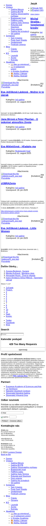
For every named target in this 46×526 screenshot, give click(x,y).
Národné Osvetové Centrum (18, 391)
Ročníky (14, 60)
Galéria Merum (17, 9)
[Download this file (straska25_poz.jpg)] (15, 85)
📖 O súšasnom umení (21, 516)
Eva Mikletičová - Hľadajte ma (18, 146)
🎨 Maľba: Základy (19, 74)
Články (14, 49)
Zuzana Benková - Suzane (17, 271)
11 (7, 312)
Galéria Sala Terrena (20, 23)
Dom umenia (16, 29)
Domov (9, 5)
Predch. (9, 290)
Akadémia (10, 62)
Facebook (10, 323)
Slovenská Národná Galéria (18, 393)
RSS (8, 325)
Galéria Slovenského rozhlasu (24, 467)
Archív (13, 58)
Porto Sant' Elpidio (19, 40)
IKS (7, 53)
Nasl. (8, 314)
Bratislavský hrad (18, 18)
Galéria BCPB (17, 12)
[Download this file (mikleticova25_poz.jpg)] (16, 176)
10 (7, 310)
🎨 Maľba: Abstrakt (19, 76)
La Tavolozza (11, 389)
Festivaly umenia (18, 45)
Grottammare (16, 42)
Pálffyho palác (17, 20)
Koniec (9, 316)
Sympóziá (10, 36)
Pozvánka (5, 87)
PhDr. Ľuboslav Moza (20, 376)
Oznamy (14, 51)
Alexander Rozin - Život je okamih (20, 276)
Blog (8, 47)
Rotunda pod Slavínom (16, 26)
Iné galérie (15, 34)
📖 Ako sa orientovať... (20, 64)
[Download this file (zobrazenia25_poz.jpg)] (16, 221)
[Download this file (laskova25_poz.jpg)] (16, 259)
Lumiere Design (15, 452)
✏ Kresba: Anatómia (19, 71)
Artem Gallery (34, 14)
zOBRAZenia (8, 183)
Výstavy (9, 7)
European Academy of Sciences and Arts (23, 387)
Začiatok (9, 288)
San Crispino (16, 38)
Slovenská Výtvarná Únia (17, 395)
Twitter (9, 320)
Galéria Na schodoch (20, 31)
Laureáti (14, 56)
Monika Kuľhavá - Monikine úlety (20, 273)
